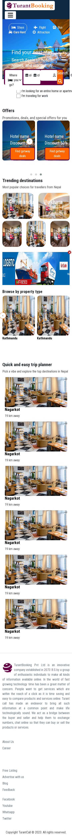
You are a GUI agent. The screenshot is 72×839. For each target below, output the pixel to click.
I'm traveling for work (34, 96)
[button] (31, 174)
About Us (8, 742)
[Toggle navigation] (10, 15)
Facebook (8, 799)
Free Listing (9, 770)
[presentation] (30, 141)
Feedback (8, 790)
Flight (42, 27)
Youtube (7, 806)
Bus (60, 27)
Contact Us (9, 761)
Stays (20, 27)
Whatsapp (8, 812)
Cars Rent (20, 32)
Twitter (7, 818)
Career (6, 748)
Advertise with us (13, 777)
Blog (5, 783)
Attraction (43, 32)
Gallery (6, 754)
